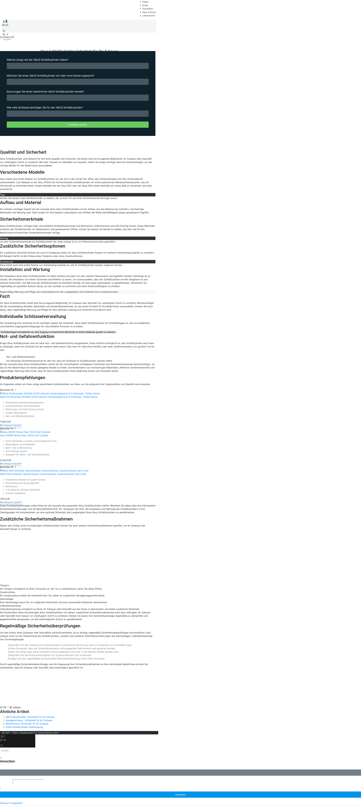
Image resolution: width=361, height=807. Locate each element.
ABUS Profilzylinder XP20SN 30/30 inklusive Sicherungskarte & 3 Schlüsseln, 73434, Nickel (48, 396)
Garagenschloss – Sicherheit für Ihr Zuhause (29, 720)
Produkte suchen (78, 124)
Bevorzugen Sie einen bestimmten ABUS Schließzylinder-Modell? (45, 91)
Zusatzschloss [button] (7, 592)
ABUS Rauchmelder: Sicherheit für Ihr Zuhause (30, 717)
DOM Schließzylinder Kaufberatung (24, 727)
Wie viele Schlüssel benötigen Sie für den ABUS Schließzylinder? (45, 107)
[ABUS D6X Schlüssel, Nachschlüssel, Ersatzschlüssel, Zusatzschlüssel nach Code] (44, 470)
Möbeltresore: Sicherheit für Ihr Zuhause (27, 723)
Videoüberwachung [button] (10, 605)
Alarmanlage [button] (6, 598)
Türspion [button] (4, 585)
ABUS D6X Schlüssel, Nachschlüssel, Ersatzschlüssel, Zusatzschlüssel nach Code (43, 474)
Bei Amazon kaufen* (11, 425)
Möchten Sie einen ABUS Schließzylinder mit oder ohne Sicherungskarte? (50, 75)
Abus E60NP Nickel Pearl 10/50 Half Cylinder (24, 435)
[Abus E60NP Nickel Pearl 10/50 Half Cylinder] (25, 431)
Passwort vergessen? (11, 803)
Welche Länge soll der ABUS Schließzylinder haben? (37, 59)
